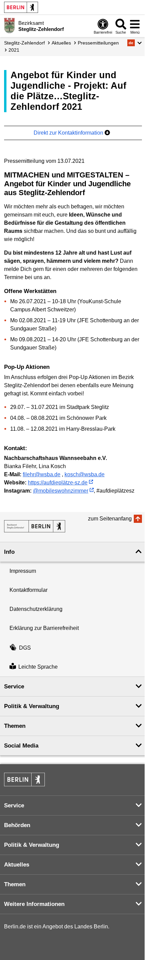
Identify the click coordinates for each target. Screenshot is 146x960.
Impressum (23, 571)
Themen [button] (14, 726)
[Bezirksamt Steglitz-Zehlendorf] (34, 526)
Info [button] (9, 552)
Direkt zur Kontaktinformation (69, 133)
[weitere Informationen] (9, 25)
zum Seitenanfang (110, 518)
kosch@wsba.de (85, 474)
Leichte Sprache (38, 667)
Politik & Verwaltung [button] (31, 706)
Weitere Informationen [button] (34, 904)
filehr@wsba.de (41, 474)
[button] (134, 42)
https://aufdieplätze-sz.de (58, 482)
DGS (25, 648)
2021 (13, 50)
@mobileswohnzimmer (60, 491)
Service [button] (14, 686)
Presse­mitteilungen (98, 43)
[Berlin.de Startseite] (21, 7)
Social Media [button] (21, 745)
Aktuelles (61, 43)
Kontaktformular (29, 590)
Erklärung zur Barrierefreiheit (44, 628)
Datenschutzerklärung (36, 609)
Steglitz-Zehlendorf (24, 43)
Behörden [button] (17, 825)
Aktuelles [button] (16, 864)
